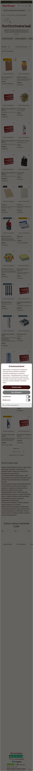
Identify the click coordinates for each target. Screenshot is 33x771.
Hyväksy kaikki (16, 387)
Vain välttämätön (16, 392)
